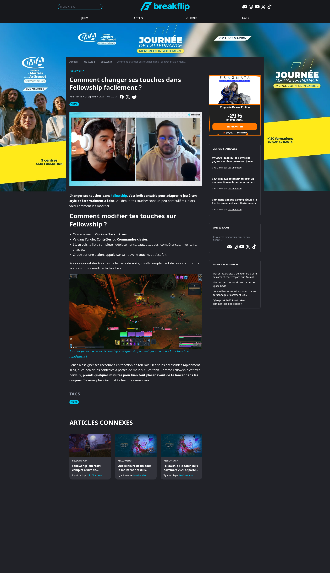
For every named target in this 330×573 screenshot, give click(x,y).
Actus (138, 18)
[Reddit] (134, 97)
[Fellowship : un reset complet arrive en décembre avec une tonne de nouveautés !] (90, 457)
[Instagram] (251, 6)
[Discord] (245, 6)
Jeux (84, 18)
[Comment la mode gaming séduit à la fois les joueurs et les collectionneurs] (234, 205)
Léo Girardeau (95, 475)
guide (74, 104)
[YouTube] (257, 6)
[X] (263, 6)
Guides (191, 18)
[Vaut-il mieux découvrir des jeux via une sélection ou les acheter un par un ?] (234, 184)
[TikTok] (269, 6)
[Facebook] (121, 97)
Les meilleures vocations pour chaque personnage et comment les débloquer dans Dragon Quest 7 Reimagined (234, 293)
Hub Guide (88, 61)
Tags (245, 18)
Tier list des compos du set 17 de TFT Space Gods (234, 284)
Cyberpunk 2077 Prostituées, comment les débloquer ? (229, 302)
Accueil (73, 61)
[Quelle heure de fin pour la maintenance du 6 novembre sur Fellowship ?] (135, 457)
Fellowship (106, 61)
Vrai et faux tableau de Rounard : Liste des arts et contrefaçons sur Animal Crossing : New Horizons (235, 275)
